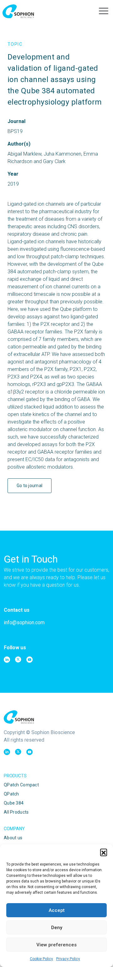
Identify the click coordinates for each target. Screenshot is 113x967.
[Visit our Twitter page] (18, 659)
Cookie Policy (41, 959)
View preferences (56, 945)
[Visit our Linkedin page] (7, 659)
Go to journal (30, 485)
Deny (56, 927)
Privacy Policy (68, 959)
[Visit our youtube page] (29, 659)
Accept (57, 910)
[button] (103, 852)
